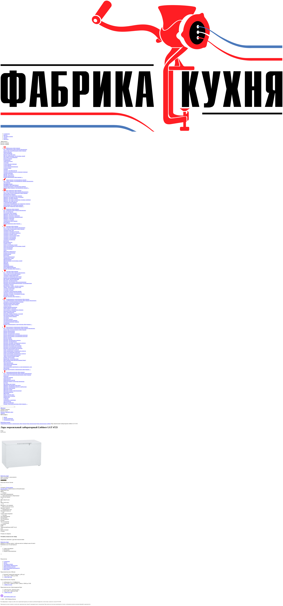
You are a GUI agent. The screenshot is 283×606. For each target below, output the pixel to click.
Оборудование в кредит (9, 566)
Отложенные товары (9, 419)
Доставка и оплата (8, 136)
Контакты (6, 139)
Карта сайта (7, 569)
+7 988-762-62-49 (8, 592)
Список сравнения (8, 418)
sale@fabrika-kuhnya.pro (10, 596)
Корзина (3, 412)
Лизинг (5, 137)
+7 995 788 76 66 (8, 577)
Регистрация (7, 422)
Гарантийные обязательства (11, 565)
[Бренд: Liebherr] (3, 481)
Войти (2, 422)
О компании (7, 133)
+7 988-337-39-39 (8, 584)
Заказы (5, 417)
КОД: (2, 430)
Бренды (5, 135)
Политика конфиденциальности (12, 568)
